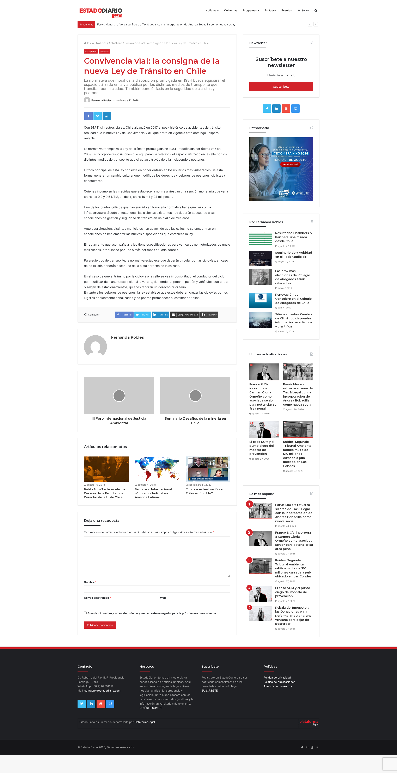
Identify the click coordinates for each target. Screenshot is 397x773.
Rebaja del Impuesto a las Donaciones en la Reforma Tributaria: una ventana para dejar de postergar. (293, 616)
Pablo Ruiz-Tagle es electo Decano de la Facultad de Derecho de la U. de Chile (104, 493)
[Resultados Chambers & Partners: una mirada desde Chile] (260, 239)
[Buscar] (315, 10)
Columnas (230, 10)
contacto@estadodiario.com (102, 690)
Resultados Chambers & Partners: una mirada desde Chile (293, 237)
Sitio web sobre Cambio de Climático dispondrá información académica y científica (293, 320)
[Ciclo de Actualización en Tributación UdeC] (208, 469)
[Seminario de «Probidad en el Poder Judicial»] (260, 258)
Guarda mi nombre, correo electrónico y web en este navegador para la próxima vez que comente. (152, 613)
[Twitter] (97, 116)
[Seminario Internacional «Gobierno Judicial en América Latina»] (157, 469)
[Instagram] (295, 108)
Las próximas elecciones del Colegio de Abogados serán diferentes (292, 277)
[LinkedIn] (107, 116)
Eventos (286, 10)
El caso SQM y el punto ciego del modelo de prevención (261, 448)
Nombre (90, 582)
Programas (250, 10)
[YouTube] (286, 108)
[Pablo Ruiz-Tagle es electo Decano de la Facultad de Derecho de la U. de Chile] (106, 469)
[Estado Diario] (101, 12)
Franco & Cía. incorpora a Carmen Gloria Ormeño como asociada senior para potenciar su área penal (262, 396)
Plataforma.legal (144, 722)
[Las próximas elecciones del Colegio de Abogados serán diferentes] (260, 277)
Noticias (211, 10)
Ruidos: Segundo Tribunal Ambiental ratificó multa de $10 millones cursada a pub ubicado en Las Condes (297, 454)
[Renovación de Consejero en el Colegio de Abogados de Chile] (260, 300)
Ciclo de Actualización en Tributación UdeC (205, 491)
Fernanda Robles (101, 100)
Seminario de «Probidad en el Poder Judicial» (293, 255)
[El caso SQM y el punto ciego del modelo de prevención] (264, 429)
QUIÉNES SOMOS (151, 708)
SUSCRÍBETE (210, 690)
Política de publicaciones (279, 681)
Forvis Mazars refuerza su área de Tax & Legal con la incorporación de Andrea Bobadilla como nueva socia (165, 24)
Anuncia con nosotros (278, 686)
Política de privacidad (277, 677)
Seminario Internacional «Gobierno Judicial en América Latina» (153, 493)
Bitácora (270, 10)
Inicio (90, 43)
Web (163, 597)
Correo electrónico (97, 597)
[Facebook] (88, 116)
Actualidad (115, 43)
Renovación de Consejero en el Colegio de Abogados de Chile (293, 299)
